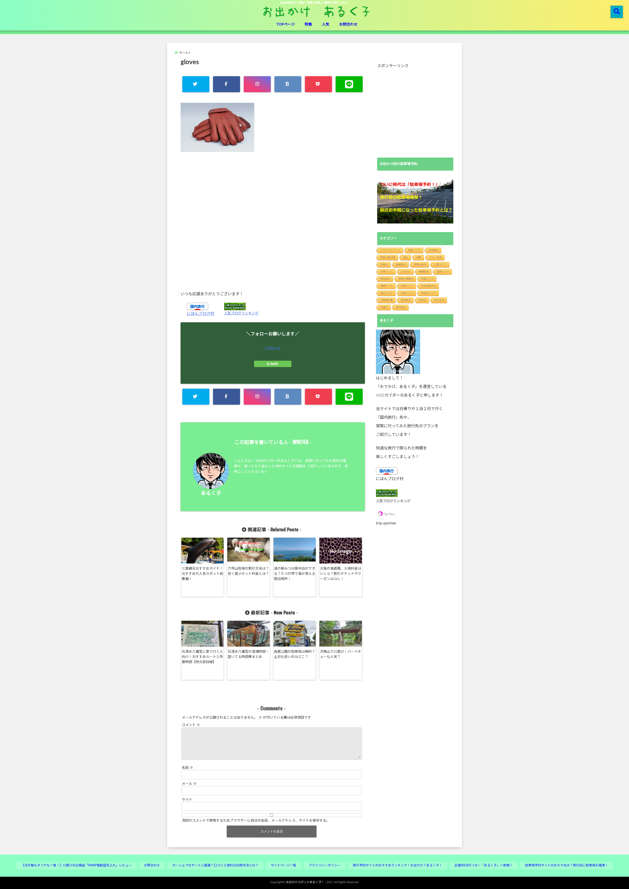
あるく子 (211, 493)
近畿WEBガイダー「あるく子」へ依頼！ (484, 865)
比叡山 (384, 264)
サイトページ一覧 (283, 865)
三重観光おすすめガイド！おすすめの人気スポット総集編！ (202, 574)
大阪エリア (407, 293)
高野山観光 (420, 264)
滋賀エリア (443, 271)
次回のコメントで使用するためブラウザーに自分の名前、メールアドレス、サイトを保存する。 (256, 820)
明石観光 (385, 278)
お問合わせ (348, 24)
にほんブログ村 (200, 314)
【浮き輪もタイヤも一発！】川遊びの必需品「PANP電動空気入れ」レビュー (76, 865)
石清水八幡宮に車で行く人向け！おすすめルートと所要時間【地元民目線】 (202, 657)
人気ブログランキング (241, 313)
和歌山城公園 (388, 257)
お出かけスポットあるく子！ (305, 882)
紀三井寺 (439, 300)
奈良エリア (427, 278)
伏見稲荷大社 (428, 285)
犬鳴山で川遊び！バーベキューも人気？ (340, 654)
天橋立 (384, 307)
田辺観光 (406, 300)
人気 (325, 24)
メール (189, 783)
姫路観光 (401, 264)
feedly (274, 363)
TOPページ (285, 24)
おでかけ (406, 271)
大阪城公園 (387, 300)
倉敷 (418, 257)
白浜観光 (434, 250)
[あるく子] (398, 352)
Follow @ (273, 348)
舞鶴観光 (424, 271)
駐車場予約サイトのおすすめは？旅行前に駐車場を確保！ (566, 865)
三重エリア (440, 264)
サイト (187, 799)
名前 (187, 768)
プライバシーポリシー (325, 865)
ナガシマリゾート (390, 250)
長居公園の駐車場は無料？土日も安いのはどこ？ (294, 654)
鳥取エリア (414, 250)
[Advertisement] (273, 221)
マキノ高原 (435, 257)
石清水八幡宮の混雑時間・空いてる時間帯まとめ (248, 654)
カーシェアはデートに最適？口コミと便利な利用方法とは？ (215, 865)
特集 (308, 24)
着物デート (387, 285)
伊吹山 (422, 300)
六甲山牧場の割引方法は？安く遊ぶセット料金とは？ (248, 571)
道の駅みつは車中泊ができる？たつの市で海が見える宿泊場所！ (294, 574)
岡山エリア (387, 293)
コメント (191, 725)
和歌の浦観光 (406, 278)
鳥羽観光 (401, 307)
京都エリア (407, 285)
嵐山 (405, 257)
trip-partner (386, 523)
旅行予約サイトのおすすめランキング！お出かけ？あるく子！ (397, 865)
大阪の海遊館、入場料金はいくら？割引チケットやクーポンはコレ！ (340, 574)
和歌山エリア (428, 293)
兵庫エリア (387, 271)
